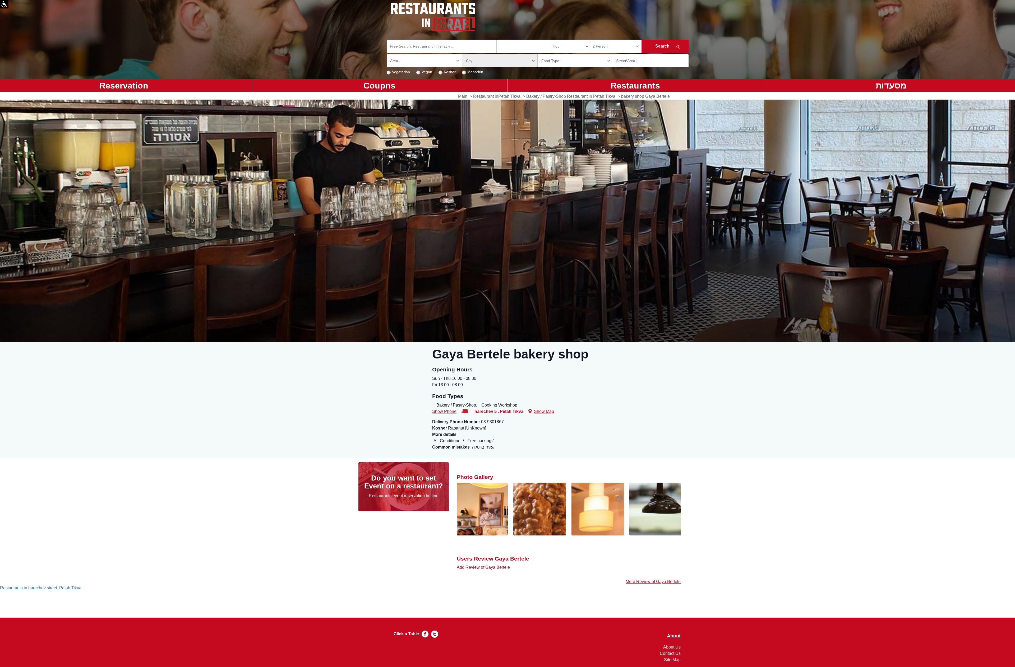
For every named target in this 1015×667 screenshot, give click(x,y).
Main (462, 96)
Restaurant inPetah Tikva (496, 96)
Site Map (672, 659)
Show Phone (444, 411)
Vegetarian (401, 72)
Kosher (450, 72)
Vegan (427, 72)
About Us (672, 647)
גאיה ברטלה (483, 447)
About (674, 635)
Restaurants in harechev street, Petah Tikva (40, 588)
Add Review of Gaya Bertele (483, 567)
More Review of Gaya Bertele (653, 581)
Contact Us (670, 653)
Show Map (544, 411)
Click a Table (406, 634)
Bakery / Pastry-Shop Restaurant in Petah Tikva (570, 96)
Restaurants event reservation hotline (404, 495)
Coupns (379, 85)
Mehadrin (475, 72)
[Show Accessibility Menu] (4, 4)
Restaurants (635, 85)
